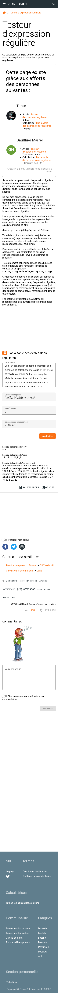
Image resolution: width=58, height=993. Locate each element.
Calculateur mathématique (19, 570)
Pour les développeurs (18, 942)
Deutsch (42, 928)
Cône (39, 570)
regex (39, 589)
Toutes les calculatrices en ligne (22, 902)
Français (42, 942)
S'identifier (11, 982)
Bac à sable (11, 581)
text (13, 597)
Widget (48, 487)
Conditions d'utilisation (35, 871)
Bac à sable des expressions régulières (36, 124)
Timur (32, 610)
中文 (40, 956)
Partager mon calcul (18, 539)
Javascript (43, 581)
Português (43, 947)
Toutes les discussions (18, 928)
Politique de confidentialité (37, 876)
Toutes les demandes (17, 933)
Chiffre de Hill (47, 565)
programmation (26, 588)
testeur (6, 597)
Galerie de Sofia (14, 937)
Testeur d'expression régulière (25, 12)
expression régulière (28, 581)
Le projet (10, 871)
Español (42, 937)
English (42, 933)
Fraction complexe (15, 565)
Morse (32, 565)
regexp (47, 589)
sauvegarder (29, 487)
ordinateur (9, 588)
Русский (42, 951)
